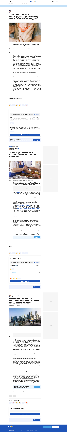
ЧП (22, 3)
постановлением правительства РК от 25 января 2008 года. (28, 208)
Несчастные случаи (29, 3)
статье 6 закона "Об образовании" (23, 205)
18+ (21, 98)
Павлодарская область (12, 98)
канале (18, 192)
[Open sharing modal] (10, 52)
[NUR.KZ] (33, 1)
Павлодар (18, 98)
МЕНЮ (11, 1)
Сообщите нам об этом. (27, 391)
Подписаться (37, 237)
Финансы (10, 146)
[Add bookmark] (10, 55)
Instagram (37, 140)
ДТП (24, 3)
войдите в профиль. (36, 114)
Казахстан (10, 246)
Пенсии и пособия (15, 146)
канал (34, 331)
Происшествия (10, 3)
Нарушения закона (18, 3)
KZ (52, 1)
